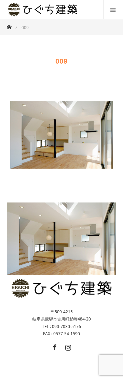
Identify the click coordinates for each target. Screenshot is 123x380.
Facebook (54, 346)
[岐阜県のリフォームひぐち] (42, 9)
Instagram (67, 346)
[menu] (113, 9)
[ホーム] (9, 25)
